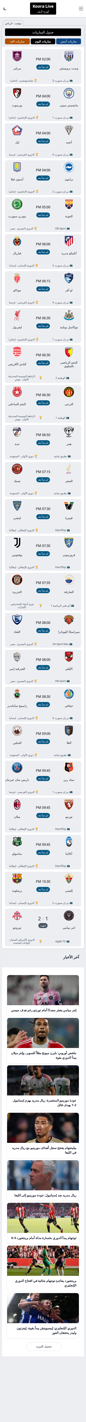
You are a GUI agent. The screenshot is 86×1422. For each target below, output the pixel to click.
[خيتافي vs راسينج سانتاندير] (43, 704)
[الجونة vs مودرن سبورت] (43, 214)
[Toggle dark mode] (5, 8)
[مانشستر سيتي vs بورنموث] (43, 103)
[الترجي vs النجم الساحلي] (43, 403)
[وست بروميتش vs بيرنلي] (43, 66)
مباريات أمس (69, 41)
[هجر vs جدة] (43, 442)
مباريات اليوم (43, 41)
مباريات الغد (17, 41)
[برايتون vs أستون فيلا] (43, 177)
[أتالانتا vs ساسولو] (43, 852)
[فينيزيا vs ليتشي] (43, 516)
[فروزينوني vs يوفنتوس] (43, 553)
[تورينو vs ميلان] (43, 815)
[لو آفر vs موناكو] (43, 288)
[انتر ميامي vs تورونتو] (43, 927)
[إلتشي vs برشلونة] (43, 889)
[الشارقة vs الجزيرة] (43, 591)
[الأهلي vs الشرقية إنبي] (43, 667)
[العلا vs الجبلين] (43, 741)
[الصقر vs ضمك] (43, 479)
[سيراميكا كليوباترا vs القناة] (43, 630)
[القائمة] (81, 8)
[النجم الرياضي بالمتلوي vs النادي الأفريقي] (43, 364)
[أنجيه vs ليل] (43, 140)
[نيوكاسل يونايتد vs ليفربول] (43, 325)
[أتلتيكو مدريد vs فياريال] (43, 251)
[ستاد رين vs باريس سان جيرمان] (43, 778)
